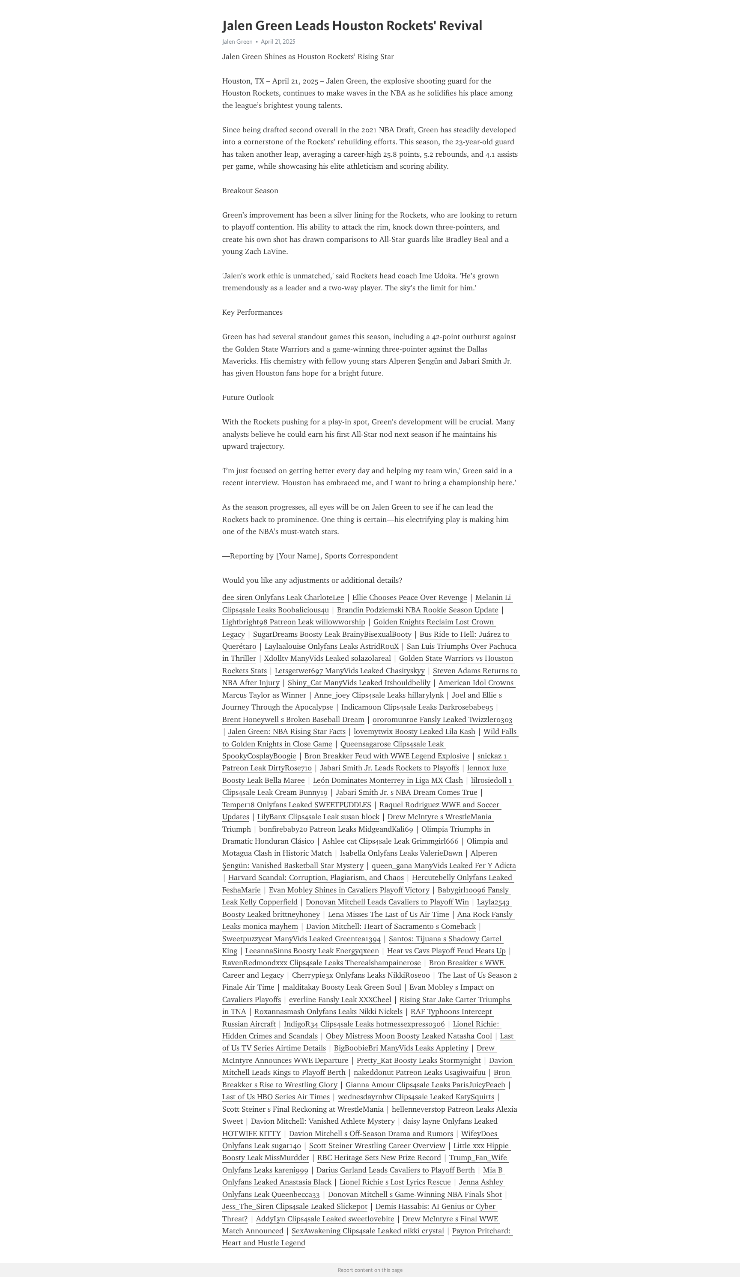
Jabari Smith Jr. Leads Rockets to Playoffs (389, 768)
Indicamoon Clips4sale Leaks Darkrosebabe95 (417, 707)
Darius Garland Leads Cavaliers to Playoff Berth (395, 1170)
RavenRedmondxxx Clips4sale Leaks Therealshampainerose (321, 962)
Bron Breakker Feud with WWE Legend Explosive (386, 756)
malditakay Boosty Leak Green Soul (342, 987)
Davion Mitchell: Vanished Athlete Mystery (323, 1121)
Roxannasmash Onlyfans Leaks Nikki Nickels (328, 1011)
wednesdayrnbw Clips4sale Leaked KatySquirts (416, 1096)
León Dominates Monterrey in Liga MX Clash (388, 780)
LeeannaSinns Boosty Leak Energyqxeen (312, 950)
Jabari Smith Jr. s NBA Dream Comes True (406, 792)
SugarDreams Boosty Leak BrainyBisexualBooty (332, 634)
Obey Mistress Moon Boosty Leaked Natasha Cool (409, 1036)
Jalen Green (237, 41)
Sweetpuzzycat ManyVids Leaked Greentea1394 (301, 938)
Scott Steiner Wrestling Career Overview (377, 1145)
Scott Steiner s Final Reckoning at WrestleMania (303, 1109)
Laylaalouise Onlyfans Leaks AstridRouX (332, 646)
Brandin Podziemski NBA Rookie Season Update (417, 610)
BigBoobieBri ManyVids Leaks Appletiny (401, 1048)
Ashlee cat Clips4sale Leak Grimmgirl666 (390, 841)
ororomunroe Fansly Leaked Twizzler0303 (443, 719)
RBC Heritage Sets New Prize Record (379, 1157)
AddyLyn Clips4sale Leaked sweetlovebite (325, 1218)
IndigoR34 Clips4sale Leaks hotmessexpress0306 (364, 1024)
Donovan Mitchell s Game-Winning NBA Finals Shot (415, 1194)
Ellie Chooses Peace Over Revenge (409, 597)
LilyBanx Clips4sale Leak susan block (318, 816)
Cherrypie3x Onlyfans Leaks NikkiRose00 (361, 975)
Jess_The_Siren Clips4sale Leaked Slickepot (294, 1206)
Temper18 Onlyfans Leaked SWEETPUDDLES (296, 804)
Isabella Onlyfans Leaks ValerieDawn (401, 853)
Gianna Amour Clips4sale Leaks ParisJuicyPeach (425, 1084)
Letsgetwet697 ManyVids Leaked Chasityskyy (350, 670)
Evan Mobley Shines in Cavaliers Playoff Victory (349, 890)
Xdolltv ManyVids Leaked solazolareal (327, 658)
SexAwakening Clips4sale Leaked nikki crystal (368, 1230)
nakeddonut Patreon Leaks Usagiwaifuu (420, 1072)
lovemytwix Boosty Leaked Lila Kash (414, 731)
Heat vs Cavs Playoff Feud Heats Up (446, 950)
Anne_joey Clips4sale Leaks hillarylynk (379, 695)
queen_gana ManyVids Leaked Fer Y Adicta (444, 865)
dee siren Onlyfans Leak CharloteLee (283, 597)
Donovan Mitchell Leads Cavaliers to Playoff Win (387, 902)
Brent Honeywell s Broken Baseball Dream (293, 719)
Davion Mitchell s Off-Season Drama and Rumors (371, 1133)
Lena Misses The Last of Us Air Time (388, 914)
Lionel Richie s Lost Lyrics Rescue (395, 1182)
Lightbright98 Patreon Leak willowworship (293, 622)
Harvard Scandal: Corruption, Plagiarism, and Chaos (316, 877)
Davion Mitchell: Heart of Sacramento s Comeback (391, 926)
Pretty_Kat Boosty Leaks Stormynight (419, 1060)
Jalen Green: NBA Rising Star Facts (287, 731)
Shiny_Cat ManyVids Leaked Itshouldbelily (359, 682)
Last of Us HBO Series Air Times (276, 1096)
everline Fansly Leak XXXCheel (340, 999)
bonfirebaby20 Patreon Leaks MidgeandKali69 (336, 829)
